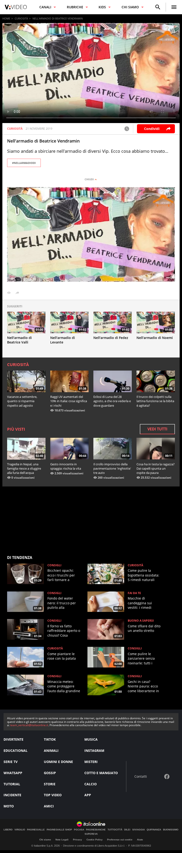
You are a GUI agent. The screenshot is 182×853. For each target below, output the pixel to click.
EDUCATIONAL (15, 750)
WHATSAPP (13, 773)
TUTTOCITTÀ (115, 830)
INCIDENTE (12, 795)
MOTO (9, 806)
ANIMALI (51, 750)
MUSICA (91, 739)
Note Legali (61, 839)
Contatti (140, 777)
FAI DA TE (134, 593)
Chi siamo (45, 839)
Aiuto (140, 839)
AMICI (49, 806)
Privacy (77, 839)
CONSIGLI (54, 565)
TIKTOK (50, 739)
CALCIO (90, 784)
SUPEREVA (91, 834)
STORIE (49, 784)
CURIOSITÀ (21, 18)
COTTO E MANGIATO (101, 773)
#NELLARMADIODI (24, 163)
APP (87, 795)
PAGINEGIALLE (36, 830)
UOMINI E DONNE (58, 761)
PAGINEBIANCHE (96, 830)
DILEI (127, 830)
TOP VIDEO (53, 795)
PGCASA (79, 830)
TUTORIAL (12, 784)
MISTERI (91, 761)
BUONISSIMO (170, 830)
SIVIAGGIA (138, 830)
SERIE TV (11, 761)
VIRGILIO (19, 830)
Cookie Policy (94, 839)
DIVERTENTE (13, 739)
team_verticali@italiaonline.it (29, 725)
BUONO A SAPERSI (141, 620)
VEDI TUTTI (157, 429)
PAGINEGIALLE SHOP (59, 830)
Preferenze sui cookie (119, 839)
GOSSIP (50, 773)
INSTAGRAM (94, 750)
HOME (6, 18)
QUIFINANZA (154, 830)
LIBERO (8, 830)
